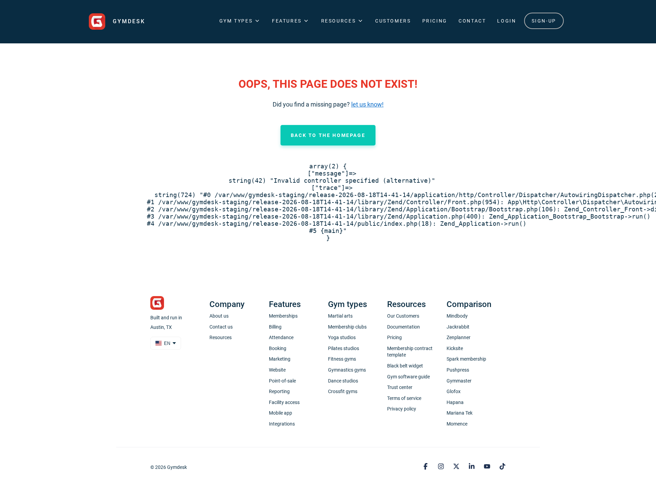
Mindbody (457, 316)
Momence (457, 424)
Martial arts (340, 316)
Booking (277, 348)
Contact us (221, 327)
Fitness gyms (342, 359)
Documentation (403, 327)
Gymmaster (459, 381)
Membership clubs (347, 327)
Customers (393, 21)
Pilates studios (343, 348)
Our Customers (403, 316)
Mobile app (280, 413)
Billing (275, 327)
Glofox (454, 391)
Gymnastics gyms (347, 370)
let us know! (367, 104)
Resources (220, 337)
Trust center (399, 387)
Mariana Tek (460, 413)
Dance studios (343, 381)
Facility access (284, 402)
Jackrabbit (458, 327)
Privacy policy (401, 409)
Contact (472, 21)
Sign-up (544, 21)
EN (167, 343)
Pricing (434, 21)
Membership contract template (410, 352)
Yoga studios (342, 337)
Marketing (279, 359)
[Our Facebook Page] (426, 467)
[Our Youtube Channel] (488, 467)
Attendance (281, 337)
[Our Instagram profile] (442, 467)
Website (277, 370)
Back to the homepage (328, 135)
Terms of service (404, 398)
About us (219, 316)
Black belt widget (405, 365)
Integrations (282, 424)
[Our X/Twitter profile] (457, 467)
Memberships (283, 316)
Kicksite (455, 348)
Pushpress (458, 370)
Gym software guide (408, 376)
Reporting (279, 391)
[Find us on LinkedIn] (472, 467)
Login (506, 21)
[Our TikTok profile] (502, 467)
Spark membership (466, 359)
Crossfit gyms (342, 391)
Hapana (455, 402)
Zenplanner (458, 337)
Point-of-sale (282, 381)
